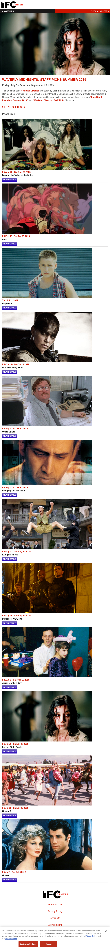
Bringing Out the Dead (13, 491)
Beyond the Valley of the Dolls (17, 175)
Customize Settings (28, 944)
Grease (5, 875)
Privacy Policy (55, 911)
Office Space (8, 432)
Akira (5, 239)
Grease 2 (6, 811)
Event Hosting (55, 925)
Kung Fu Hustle (10, 555)
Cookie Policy (11, 939)
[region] (55, 938)
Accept (48, 944)
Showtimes (7, 11)
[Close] (106, 931)
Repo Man (7, 303)
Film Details (9, 180)
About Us (55, 918)
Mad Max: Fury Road (12, 367)
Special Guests (100, 11)
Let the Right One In (12, 747)
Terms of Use (55, 904)
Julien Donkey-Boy (12, 683)
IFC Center (22, 4)
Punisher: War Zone (12, 619)
